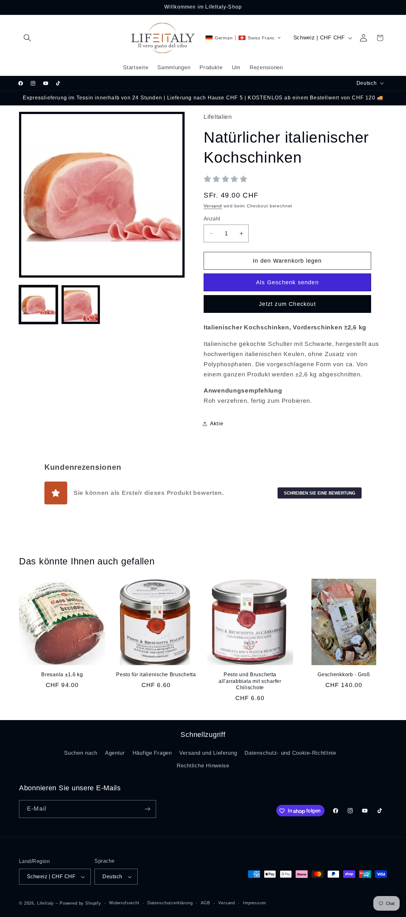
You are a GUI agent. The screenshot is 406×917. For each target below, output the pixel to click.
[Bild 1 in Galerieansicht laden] (38, 304)
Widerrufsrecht (124, 902)
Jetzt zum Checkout (287, 304)
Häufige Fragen (152, 753)
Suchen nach (80, 753)
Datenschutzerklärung (170, 902)
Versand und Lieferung (208, 753)
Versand (213, 205)
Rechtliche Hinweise (203, 766)
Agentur (115, 753)
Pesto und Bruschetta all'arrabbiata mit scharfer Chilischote (250, 681)
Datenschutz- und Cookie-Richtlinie (290, 753)
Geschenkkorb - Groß (344, 674)
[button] (27, 38)
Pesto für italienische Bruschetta (156, 674)
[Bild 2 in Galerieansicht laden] (81, 304)
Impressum (254, 902)
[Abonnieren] (147, 809)
